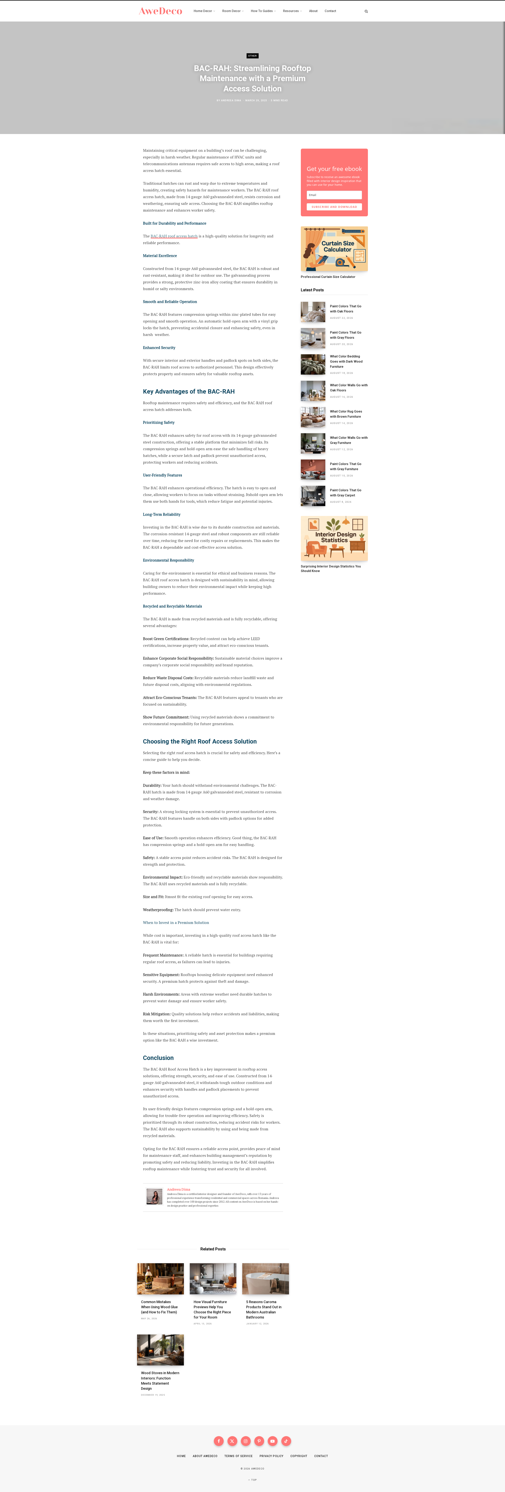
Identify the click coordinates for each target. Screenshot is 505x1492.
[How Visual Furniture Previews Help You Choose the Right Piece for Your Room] (213, 1278)
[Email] (117, 193)
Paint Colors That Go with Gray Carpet (345, 492)
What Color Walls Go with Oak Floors (349, 387)
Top (254, 1480)
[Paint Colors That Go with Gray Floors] (315, 338)
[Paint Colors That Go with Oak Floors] (315, 312)
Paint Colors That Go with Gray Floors (345, 334)
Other (252, 55)
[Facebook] (117, 162)
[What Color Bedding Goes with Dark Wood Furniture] (315, 364)
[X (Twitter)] (232, 1441)
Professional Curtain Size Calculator (328, 277)
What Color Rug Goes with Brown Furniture (346, 413)
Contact (321, 1456)
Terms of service (238, 1456)
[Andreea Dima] (154, 1204)
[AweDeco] (160, 11)
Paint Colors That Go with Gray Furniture (345, 466)
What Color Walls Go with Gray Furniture (349, 440)
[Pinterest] (117, 182)
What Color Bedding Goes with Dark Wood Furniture (346, 361)
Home (181, 1456)
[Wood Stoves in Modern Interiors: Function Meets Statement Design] (160, 1350)
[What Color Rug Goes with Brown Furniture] (315, 417)
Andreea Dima (231, 100)
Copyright (298, 1456)
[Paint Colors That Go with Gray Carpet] (315, 496)
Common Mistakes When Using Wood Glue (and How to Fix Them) (159, 1307)
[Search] (366, 11)
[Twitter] (117, 172)
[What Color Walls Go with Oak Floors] (315, 391)
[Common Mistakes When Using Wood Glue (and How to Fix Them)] (160, 1278)
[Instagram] (246, 1441)
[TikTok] (286, 1441)
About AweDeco (205, 1456)
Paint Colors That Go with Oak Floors (345, 308)
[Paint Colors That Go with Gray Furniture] (315, 470)
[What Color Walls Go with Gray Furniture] (315, 443)
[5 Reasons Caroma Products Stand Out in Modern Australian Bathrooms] (265, 1278)
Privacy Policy (271, 1456)
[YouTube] (273, 1441)
